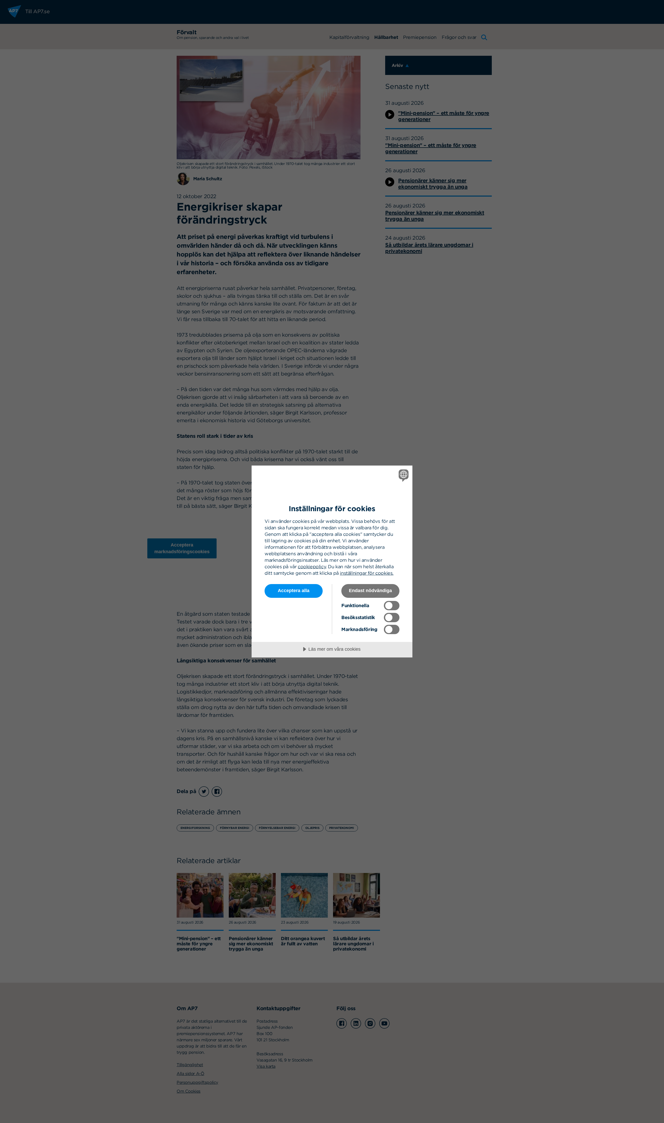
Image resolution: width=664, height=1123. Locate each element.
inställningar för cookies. (366, 573)
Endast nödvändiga (370, 590)
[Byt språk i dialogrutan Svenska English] (402, 475)
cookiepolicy (312, 566)
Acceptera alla (293, 590)
